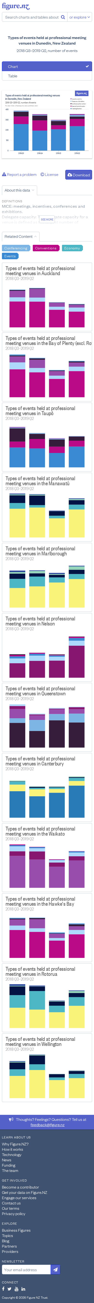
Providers (10, 1251)
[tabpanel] (47, 124)
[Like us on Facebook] (3, 1288)
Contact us (11, 1202)
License (51, 174)
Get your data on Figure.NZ (24, 1192)
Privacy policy (13, 1213)
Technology (11, 1154)
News (6, 1159)
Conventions (46, 247)
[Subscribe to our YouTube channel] (16, 1288)
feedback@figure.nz (48, 1124)
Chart (13, 66)
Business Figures (16, 1230)
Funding (8, 1165)
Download (81, 174)
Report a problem (21, 174)
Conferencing (15, 247)
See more (47, 219)
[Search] (63, 17)
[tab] (47, 66)
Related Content (19, 236)
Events (10, 255)
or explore (78, 17)
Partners (9, 1246)
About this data (17, 190)
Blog (5, 1240)
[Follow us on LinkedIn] (23, 1288)
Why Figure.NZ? (15, 1143)
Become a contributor (20, 1187)
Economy (72, 247)
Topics (7, 1235)
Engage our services (19, 1197)
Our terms (10, 1208)
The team (10, 1170)
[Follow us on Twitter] (9, 1288)
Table (12, 75)
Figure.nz (16, 6)
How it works (12, 1149)
